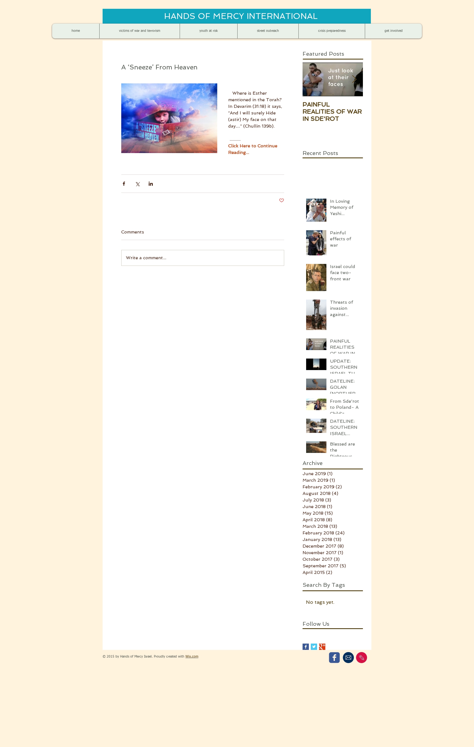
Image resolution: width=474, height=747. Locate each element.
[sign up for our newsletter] (348, 657)
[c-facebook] (334, 657)
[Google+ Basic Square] (322, 647)
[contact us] (361, 657)
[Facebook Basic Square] (306, 647)
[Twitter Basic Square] (314, 647)
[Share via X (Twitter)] (137, 183)
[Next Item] (354, 79)
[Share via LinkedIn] (150, 183)
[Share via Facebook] (123, 183)
